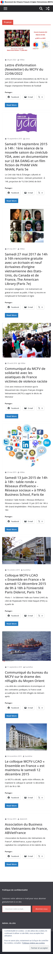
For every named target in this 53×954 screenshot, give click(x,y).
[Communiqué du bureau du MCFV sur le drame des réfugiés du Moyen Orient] (26, 646)
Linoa (27, 139)
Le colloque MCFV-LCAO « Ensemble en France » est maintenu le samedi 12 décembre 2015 (25, 767)
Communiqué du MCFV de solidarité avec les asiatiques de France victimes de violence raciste (26, 374)
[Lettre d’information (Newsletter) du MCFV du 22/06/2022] (26, 40)
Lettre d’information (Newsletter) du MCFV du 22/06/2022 (24, 69)
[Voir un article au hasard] (47, 8)
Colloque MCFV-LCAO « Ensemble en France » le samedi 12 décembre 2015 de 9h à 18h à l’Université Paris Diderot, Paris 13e (25, 583)
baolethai (26, 570)
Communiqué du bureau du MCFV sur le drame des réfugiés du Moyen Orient (26, 676)
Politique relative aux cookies (33, 943)
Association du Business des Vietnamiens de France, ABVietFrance (26, 828)
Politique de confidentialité (15, 890)
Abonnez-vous (41, 909)
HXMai (22, 60)
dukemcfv (23, 819)
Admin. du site (9, 923)
